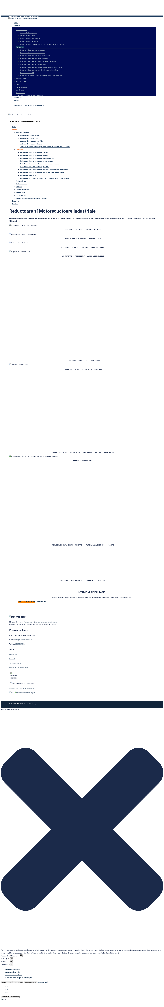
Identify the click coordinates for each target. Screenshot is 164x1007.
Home (14, 127)
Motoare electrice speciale (29, 135)
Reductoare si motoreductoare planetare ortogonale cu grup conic (44, 170)
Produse (15, 130)
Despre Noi (13, 654)
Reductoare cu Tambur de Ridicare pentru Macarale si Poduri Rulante (44, 178)
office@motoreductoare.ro (23, 640)
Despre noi (16, 201)
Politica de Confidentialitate (18, 668)
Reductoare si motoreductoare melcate (34, 152)
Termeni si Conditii (15, 663)
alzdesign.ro (35, 704)
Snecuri (19, 187)
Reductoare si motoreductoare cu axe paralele (36, 161)
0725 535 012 (20, 644)
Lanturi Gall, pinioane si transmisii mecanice (31, 198)
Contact (15, 204)
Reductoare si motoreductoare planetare (34, 167)
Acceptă (4, 982)
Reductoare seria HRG (28, 175)
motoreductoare (27, 622)
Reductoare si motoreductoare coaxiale (34, 155)
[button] (26, 602)
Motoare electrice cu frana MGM (31, 141)
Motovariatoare (21, 181)
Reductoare (20, 150)
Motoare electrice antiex (29, 138)
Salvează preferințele (30, 982)
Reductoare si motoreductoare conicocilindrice (37, 158)
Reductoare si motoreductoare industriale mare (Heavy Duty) (42, 172)
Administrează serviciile (12, 972)
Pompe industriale (22, 190)
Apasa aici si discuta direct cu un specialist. (24, 16)
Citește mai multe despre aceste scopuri (18, 978)
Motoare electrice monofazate (31, 144)
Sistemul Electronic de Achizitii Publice (22, 688)
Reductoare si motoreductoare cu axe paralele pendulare (40, 164)
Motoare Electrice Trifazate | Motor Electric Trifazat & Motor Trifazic (45, 147)
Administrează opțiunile (12, 969)
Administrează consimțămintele (10, 996)
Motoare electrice (22, 132)
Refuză (10, 982)
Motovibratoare (21, 184)
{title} (6, 986)
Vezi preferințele (18, 982)
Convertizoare (21, 195)
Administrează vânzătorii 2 (13, 975)
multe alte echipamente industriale (46, 622)
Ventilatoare (20, 192)
